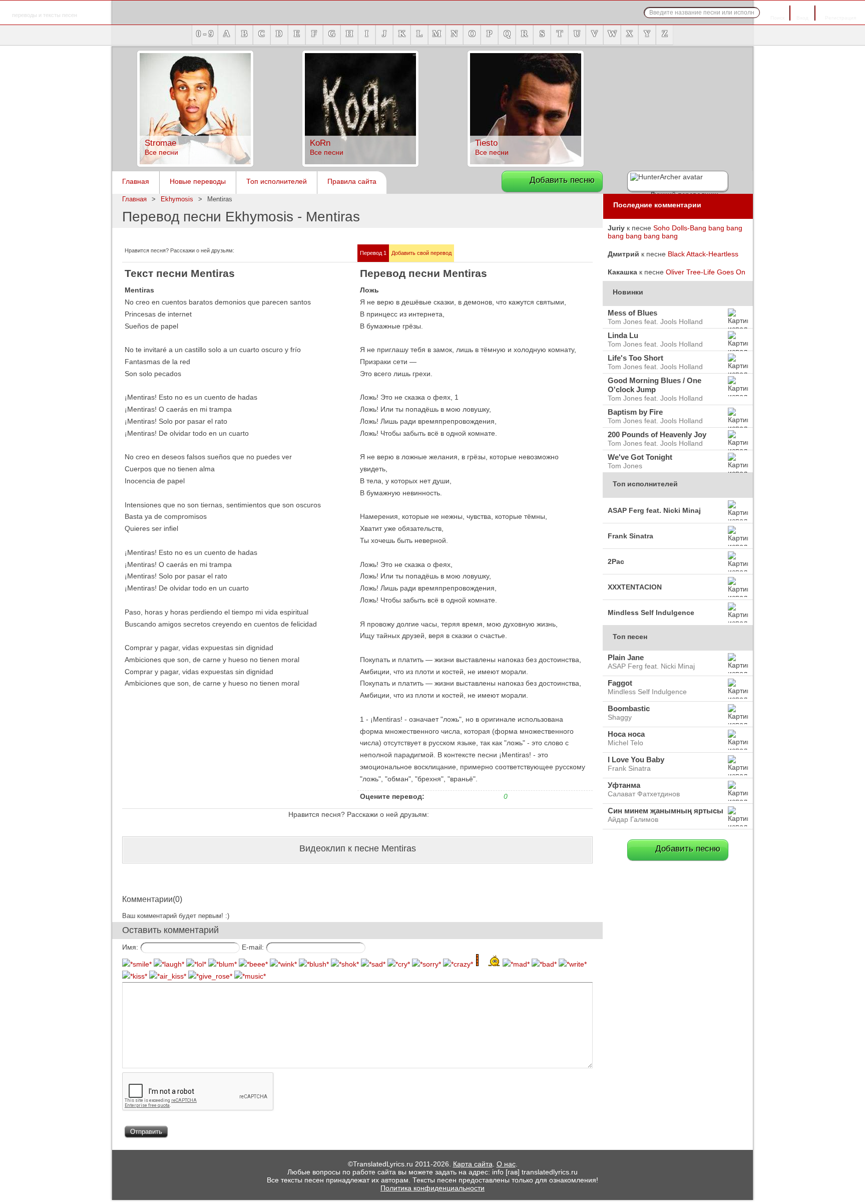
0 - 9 (204, 34)
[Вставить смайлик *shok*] (345, 964)
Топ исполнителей (276, 181)
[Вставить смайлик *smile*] (137, 964)
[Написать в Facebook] (253, 252)
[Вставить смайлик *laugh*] (169, 964)
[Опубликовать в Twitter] (241, 252)
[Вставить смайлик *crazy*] (458, 964)
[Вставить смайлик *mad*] (516, 964)
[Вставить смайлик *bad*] (544, 964)
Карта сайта (473, 1164)
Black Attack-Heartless (703, 254)
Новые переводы (198, 181)
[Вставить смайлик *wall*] (488, 964)
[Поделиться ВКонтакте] (265, 252)
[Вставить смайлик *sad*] (373, 964)
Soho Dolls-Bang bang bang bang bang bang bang (675, 232)
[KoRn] (360, 164)
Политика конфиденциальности (432, 1188)
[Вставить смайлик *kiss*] (134, 976)
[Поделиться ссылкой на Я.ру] (313, 252)
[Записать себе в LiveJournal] (277, 252)
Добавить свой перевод (421, 253)
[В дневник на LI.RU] (301, 252)
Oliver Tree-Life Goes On (705, 272)
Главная (135, 181)
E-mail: (253, 947)
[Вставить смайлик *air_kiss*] (167, 976)
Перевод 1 (373, 253)
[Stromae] (195, 164)
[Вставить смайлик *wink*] (283, 964)
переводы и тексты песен (44, 9)
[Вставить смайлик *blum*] (222, 964)
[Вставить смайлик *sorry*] (426, 964)
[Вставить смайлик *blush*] (314, 964)
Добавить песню (562, 180)
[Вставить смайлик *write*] (573, 964)
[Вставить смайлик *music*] (250, 976)
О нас (506, 1164)
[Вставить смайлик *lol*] (196, 964)
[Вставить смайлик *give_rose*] (210, 976)
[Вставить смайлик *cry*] (398, 964)
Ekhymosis (177, 199)
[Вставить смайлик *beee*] (253, 964)
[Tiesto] (526, 164)
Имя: (130, 947)
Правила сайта (351, 181)
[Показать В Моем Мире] (289, 252)
